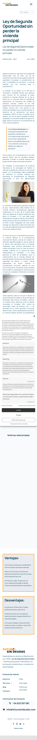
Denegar (18, 415)
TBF (28, 719)
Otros (15, 59)
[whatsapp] (23, 724)
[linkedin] (20, 724)
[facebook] (13, 724)
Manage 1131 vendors (7, 405)
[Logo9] (10, 3)
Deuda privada (7, 59)
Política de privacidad (15, 424)
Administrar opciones (18, 420)
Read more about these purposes (27, 405)
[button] (34, 316)
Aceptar (18, 410)
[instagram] (17, 724)
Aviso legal (24, 424)
